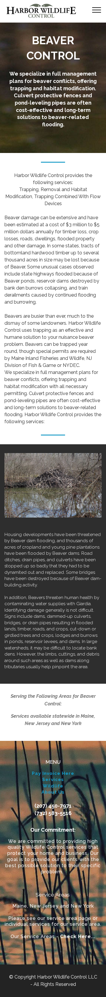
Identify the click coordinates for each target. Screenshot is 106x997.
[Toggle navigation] (96, 9)
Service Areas (53, 894)
